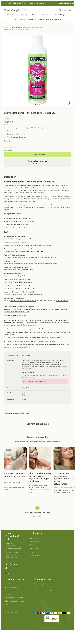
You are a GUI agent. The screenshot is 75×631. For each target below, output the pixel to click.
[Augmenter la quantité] (14, 145)
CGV (35, 587)
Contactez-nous (10, 584)
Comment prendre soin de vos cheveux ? (14, 476)
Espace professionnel (37, 559)
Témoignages (34, 548)
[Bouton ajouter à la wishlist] (70, 36)
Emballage (8, 594)
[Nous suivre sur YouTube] (15, 564)
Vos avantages (35, 542)
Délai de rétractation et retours (15, 601)
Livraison (8, 591)
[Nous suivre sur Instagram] (11, 564)
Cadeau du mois (35, 555)
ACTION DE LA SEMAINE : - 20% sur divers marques (24, 3)
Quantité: (7, 141)
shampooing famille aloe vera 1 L (17, 309)
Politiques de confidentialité (43, 591)
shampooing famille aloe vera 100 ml (44, 309)
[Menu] (58, 616)
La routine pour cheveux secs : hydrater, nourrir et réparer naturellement (64, 478)
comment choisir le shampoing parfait (16, 311)
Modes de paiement (11, 587)
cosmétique (39, 196)
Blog (31, 552)
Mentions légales (40, 584)
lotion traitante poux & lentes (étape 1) (23, 301)
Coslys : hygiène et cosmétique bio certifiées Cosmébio (26, 27)
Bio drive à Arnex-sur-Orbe (14, 598)
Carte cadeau (34, 545)
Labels (7, 605)
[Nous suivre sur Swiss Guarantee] (6, 568)
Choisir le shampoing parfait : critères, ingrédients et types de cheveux (40, 477)
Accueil (6, 27)
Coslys (6, 109)
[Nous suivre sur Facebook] (6, 564)
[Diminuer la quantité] (7, 145)
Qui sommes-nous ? (36, 538)
